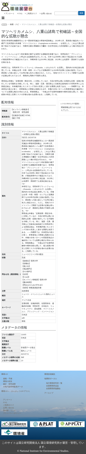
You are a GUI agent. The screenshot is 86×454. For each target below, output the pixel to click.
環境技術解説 (49, 374)
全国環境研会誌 (52, 386)
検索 (81, 13)
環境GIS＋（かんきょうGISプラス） (16, 391)
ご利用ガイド (31, 13)
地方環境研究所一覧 (54, 383)
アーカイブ (48, 393)
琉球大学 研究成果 (21, 112)
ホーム (4, 24)
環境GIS (4, 374)
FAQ (20, 13)
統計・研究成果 (9, 384)
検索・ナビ (14, 24)
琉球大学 (43, 280)
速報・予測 (7, 379)
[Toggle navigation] (3, 18)
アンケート (9, 13)
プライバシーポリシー (12, 413)
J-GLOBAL (70, 104)
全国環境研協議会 (53, 388)
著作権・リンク (9, 410)
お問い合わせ (46, 13)
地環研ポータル (50, 379)
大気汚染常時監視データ (13, 387)
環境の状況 (7, 381)
